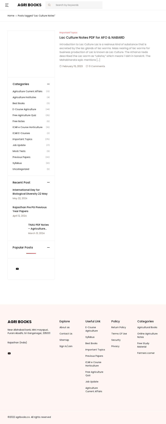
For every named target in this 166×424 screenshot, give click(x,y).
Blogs (8, 19)
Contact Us (65, 333)
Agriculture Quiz (15, 36)
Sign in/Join (65, 346)
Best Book (11, 61)
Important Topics (68, 32)
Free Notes (12, 53)
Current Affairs (14, 28)
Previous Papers (15, 45)
